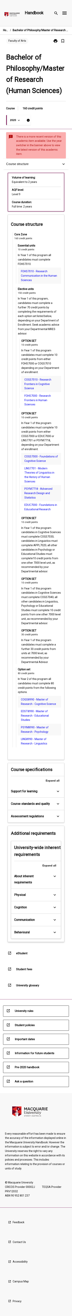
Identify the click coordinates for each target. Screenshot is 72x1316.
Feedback (18, 1222)
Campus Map (21, 1281)
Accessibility (20, 1261)
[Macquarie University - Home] (12, 15)
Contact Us (19, 1242)
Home (5, 30)
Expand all (53, 780)
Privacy (17, 1301)
